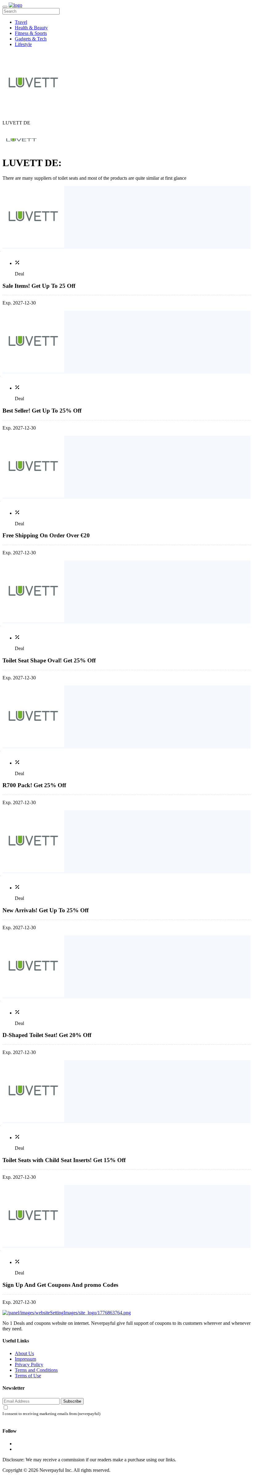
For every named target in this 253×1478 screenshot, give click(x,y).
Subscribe (72, 1401)
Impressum (25, 1359)
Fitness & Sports (31, 33)
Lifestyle (23, 44)
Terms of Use (28, 1375)
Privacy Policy (29, 1364)
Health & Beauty (31, 27)
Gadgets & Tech (31, 38)
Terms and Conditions (36, 1370)
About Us (24, 1353)
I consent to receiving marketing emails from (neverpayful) (51, 1414)
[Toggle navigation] (4, 7)
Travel (21, 22)
